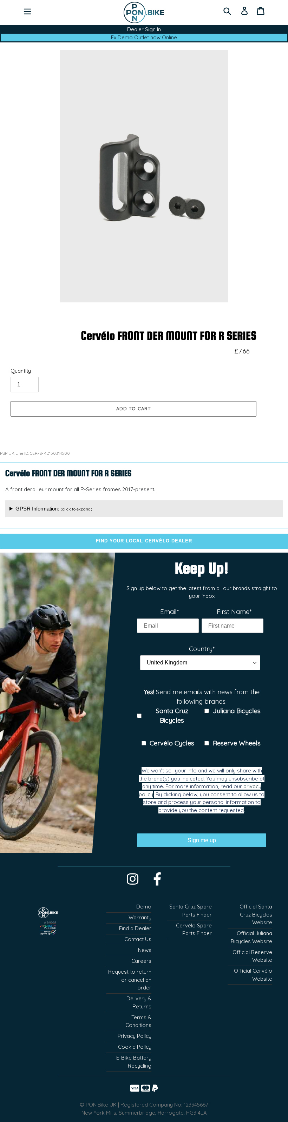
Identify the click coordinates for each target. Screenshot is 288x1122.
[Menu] (27, 10)
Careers (141, 961)
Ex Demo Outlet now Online (144, 37)
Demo (143, 906)
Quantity (21, 370)
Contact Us (137, 939)
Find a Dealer (135, 928)
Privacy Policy (134, 1036)
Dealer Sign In (144, 29)
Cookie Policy (134, 1046)
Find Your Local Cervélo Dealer (144, 540)
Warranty (140, 917)
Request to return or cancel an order (129, 979)
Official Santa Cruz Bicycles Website (256, 914)
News (144, 950)
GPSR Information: (53, 509)
